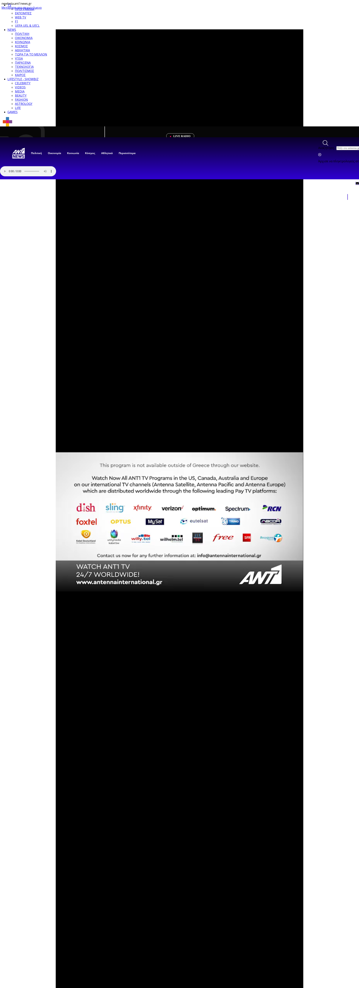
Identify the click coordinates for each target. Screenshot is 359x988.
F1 (16, 21)
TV (9, 5)
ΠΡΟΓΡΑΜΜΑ (24, 9)
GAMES (12, 112)
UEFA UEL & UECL (27, 26)
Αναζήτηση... (327, 148)
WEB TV (20, 17)
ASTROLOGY (23, 104)
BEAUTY (21, 95)
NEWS (11, 30)
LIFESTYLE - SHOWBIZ (23, 79)
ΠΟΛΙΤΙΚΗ (22, 34)
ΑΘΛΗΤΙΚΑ (22, 50)
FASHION (21, 100)
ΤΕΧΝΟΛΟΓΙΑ (24, 67)
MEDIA (19, 91)
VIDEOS (20, 87)
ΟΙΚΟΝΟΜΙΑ (24, 38)
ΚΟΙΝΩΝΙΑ (22, 42)
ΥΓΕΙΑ (19, 58)
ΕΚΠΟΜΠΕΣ (23, 13)
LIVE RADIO (182, 136)
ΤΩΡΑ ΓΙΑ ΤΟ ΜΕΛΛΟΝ (31, 54)
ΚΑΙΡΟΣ (20, 75)
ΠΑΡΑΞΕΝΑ (23, 63)
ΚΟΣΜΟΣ (21, 46)
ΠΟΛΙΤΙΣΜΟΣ (24, 71)
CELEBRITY (22, 83)
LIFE (18, 108)
